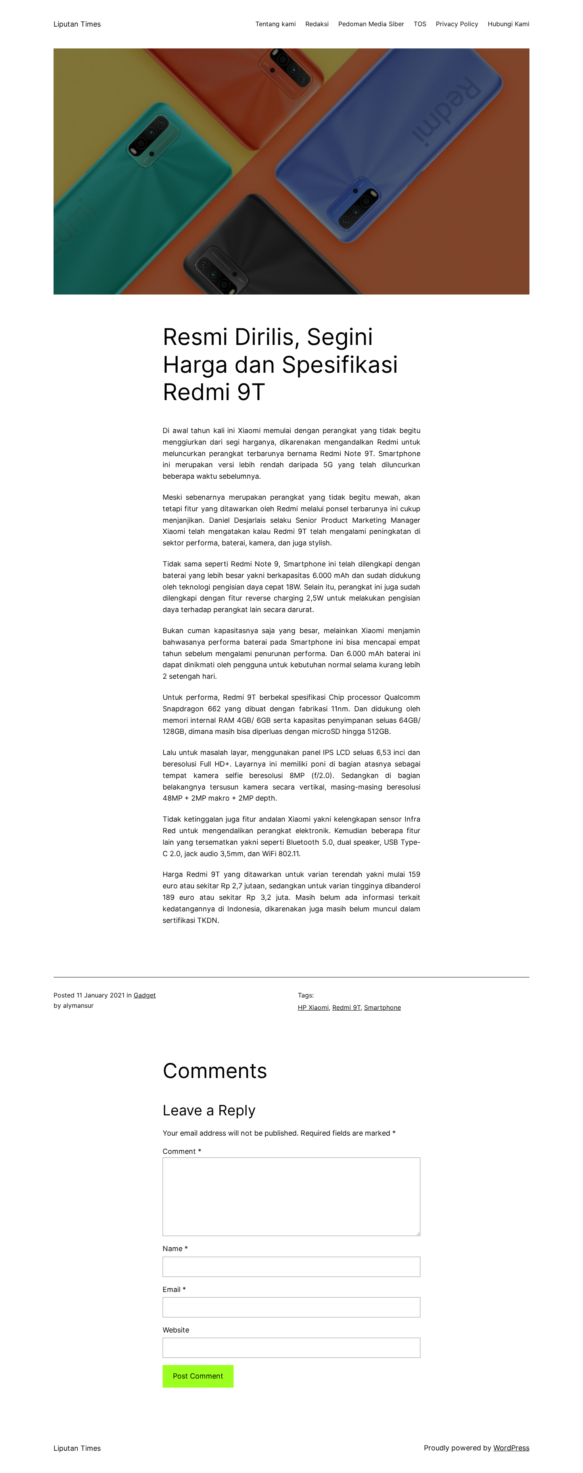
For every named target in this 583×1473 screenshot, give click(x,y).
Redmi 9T (346, 1007)
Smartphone (382, 1007)
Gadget (145, 995)
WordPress (511, 1448)
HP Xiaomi (313, 1007)
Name (175, 1248)
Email (174, 1289)
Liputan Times (77, 24)
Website (176, 1330)
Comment (182, 1151)
